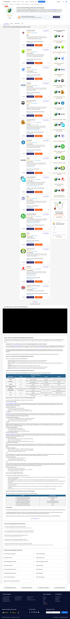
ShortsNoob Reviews (31, 275)
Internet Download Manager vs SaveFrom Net (59, 53)
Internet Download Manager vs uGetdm (59, 162)
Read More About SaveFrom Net (37, 56)
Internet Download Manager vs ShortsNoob (59, 185)
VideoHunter (29, 67)
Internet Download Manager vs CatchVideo (59, 75)
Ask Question (32, 1)
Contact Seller (46, 30)
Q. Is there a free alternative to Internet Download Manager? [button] (15, 526)
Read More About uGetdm (31, 238)
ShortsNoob (29, 266)
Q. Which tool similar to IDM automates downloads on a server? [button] (15, 539)
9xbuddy (28, 158)
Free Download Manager (31, 177)
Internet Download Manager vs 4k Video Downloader (59, 174)
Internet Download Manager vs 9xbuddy (59, 119)
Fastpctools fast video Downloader (33, 285)
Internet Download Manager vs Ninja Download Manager (59, 86)
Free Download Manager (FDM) (11, 403)
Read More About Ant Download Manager (33, 128)
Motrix (28, 196)
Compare (26, 1)
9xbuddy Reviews (31, 166)
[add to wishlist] (24, 30)
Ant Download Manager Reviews (33, 129)
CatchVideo (29, 83)
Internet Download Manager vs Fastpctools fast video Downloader (59, 196)
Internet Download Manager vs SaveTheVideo (59, 109)
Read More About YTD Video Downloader (34, 38)
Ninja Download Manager (31, 100)
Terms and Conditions (58, 235)
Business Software (5, 4)
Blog (36, 1)
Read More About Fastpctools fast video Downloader (35, 290)
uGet (6, 454)
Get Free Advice (30, 45)
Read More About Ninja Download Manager (33, 109)
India (59, 1)
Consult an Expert (59, 236)
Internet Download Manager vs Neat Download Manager (59, 152)
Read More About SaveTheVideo (34, 147)
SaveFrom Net (29, 49)
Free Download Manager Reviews (34, 185)
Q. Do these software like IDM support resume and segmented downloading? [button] (18, 543)
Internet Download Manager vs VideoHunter (59, 64)
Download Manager (18, 4)
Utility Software (11, 4)
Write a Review (34, 32)
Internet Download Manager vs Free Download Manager (59, 130)
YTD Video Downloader (31, 30)
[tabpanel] (35, 321)
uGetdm (28, 233)
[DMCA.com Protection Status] (18, 613)
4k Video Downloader (31, 248)
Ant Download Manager (31, 119)
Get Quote (38, 45)
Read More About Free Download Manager (36, 184)
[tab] (35, 526)
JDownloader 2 (8, 413)
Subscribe (64, 612)
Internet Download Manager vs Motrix (59, 141)
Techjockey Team (36, 518)
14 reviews (9, 16)
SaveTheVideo (29, 140)
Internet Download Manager (26, 4)
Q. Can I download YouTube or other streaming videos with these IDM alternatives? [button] (19, 530)
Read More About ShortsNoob (31, 273)
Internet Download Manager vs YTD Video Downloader (59, 42)
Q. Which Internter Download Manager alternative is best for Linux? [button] (16, 535)
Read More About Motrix (30, 203)
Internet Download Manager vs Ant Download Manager (59, 98)
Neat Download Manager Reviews (34, 222)
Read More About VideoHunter (32, 72)
